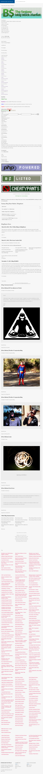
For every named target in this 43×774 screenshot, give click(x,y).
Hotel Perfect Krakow (19, 622)
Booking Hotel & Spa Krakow (6, 558)
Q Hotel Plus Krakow (33, 616)
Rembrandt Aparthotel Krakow (34, 711)
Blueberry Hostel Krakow (6, 739)
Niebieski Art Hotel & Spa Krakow (35, 556)
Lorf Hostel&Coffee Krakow (34, 738)
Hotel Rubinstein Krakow (19, 624)
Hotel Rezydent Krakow (19, 723)
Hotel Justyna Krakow (19, 615)
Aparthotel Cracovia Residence (6, 684)
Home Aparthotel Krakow (19, 590)
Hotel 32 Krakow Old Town (20, 592)
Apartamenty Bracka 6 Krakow (6, 586)
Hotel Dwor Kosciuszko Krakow (7, 569)
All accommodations (20, 1)
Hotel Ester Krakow (18, 598)
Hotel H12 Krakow (18, 607)
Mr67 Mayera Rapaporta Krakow (35, 578)
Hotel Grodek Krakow (19, 556)
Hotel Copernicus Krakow (6, 567)
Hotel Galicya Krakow (19, 690)
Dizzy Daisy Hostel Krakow (6, 744)
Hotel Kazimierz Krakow (19, 701)
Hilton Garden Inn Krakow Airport (21, 586)
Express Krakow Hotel (5, 653)
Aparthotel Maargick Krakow (6, 600)
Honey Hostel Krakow (19, 745)
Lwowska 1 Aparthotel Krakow (20, 661)
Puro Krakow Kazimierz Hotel (34, 612)
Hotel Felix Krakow (4, 730)
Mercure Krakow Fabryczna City (21, 665)
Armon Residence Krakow (6, 610)
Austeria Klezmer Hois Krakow (7, 622)
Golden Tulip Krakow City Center (7, 669)
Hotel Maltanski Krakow (19, 708)
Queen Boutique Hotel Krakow (34, 620)
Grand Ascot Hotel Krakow (20, 575)
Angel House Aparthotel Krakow (7, 682)
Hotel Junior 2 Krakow (19, 695)
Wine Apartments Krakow (33, 722)
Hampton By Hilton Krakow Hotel (7, 713)
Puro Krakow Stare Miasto (33, 614)
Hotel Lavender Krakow (19, 703)
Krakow (7, 1)
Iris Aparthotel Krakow (19, 647)
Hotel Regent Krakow (19, 721)
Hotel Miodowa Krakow (19, 712)
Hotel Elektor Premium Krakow (20, 684)
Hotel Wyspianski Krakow (33, 682)
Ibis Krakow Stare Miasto (33, 687)
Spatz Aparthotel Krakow (33, 714)
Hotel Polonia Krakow (19, 719)
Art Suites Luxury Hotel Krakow (7, 619)
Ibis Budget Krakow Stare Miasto (21, 750)
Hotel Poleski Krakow (19, 718)
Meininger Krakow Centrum (34, 743)
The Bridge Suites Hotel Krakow (35, 645)
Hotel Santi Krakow (18, 626)
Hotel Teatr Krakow (18, 631)
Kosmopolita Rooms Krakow (20, 652)
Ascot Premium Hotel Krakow (6, 620)
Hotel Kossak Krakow (19, 617)
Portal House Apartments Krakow (35, 606)
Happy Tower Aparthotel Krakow (7, 715)
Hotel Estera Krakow (19, 600)
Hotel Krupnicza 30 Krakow (20, 619)
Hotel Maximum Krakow (19, 710)
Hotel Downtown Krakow (20, 681)
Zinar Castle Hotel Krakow (34, 570)
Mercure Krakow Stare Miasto (20, 667)
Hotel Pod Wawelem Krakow (20, 716)
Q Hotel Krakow (32, 707)
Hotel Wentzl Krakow (19, 638)
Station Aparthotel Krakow (6, 732)
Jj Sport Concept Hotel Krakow (34, 691)
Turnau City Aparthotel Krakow (34, 654)
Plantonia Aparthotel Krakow (34, 598)
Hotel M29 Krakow (18, 620)
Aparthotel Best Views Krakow (6, 592)
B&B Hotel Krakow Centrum (6, 728)
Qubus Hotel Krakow (33, 618)
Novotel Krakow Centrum (33, 589)
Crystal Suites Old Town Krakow (7, 636)
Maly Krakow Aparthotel (33, 700)
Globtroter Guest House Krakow (21, 735)
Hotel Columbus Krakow (19, 679)
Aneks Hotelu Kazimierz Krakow (7, 680)
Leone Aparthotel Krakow (33, 696)
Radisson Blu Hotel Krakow (34, 558)
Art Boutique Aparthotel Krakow (7, 614)
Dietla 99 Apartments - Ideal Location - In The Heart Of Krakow (6, 707)
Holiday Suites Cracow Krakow (21, 588)
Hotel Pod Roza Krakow (19, 561)
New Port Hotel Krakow (33, 582)
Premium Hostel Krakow (33, 747)
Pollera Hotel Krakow (33, 705)
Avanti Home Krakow (5, 624)
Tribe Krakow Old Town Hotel (34, 652)
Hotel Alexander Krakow (5, 722)
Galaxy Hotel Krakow (5, 663)
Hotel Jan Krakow (18, 694)
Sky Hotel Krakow (32, 634)
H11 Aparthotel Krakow (19, 582)
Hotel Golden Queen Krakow (20, 602)
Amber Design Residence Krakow (7, 581)
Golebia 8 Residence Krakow (6, 674)
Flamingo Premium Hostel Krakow (7, 752)
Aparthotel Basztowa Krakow (6, 590)
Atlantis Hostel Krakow (5, 737)
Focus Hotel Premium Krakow (6, 661)
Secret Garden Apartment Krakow (35, 713)
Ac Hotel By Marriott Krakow (6, 579)
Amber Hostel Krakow (5, 735)
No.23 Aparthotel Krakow (33, 584)
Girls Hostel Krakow (5, 754)
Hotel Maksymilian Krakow (20, 706)
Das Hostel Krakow (4, 742)
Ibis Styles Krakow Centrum (34, 689)
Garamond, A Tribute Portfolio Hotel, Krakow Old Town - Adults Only (7, 666)
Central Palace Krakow (5, 633)
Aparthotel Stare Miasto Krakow (7, 605)
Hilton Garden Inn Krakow (20, 584)
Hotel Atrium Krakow (5, 724)
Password (19, 114)
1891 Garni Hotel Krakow (6, 575)
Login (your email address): (4, 114)
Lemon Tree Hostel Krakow (20, 755)
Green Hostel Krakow (19, 737)
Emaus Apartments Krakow (6, 710)
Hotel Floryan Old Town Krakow (21, 688)
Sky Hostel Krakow (32, 748)
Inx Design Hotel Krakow (19, 645)
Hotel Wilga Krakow (32, 679)
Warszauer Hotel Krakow (33, 665)
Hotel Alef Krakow (4, 720)
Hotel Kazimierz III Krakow (20, 699)
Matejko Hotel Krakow (33, 701)
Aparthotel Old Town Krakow (6, 601)
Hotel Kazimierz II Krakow (20, 697)
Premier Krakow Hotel (33, 607)
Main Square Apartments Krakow (21, 663)
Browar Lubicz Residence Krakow (7, 631)
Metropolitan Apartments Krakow (35, 703)
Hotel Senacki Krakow (19, 628)
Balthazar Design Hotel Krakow (7, 556)
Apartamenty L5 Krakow (5, 588)
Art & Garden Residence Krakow (7, 612)
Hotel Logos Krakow (19, 705)
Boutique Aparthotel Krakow (6, 629)
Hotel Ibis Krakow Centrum (20, 692)
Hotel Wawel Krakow (19, 725)
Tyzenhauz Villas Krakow (33, 753)
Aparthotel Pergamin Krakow (6, 603)
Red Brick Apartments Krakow (34, 709)
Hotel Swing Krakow (19, 630)
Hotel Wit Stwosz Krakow (33, 681)
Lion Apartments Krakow (33, 698)
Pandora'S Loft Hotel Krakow (34, 745)
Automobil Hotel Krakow (5, 692)
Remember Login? (34, 114)
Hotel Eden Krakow (18, 682)
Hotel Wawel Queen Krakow (20, 636)
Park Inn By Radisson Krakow (34, 593)
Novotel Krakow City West (34, 591)
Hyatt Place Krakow (18, 643)
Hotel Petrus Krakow (19, 714)
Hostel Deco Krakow (19, 747)
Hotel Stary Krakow (18, 569)
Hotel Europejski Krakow (19, 686)
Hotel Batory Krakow (19, 677)
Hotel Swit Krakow (18, 748)
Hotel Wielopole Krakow (33, 677)
